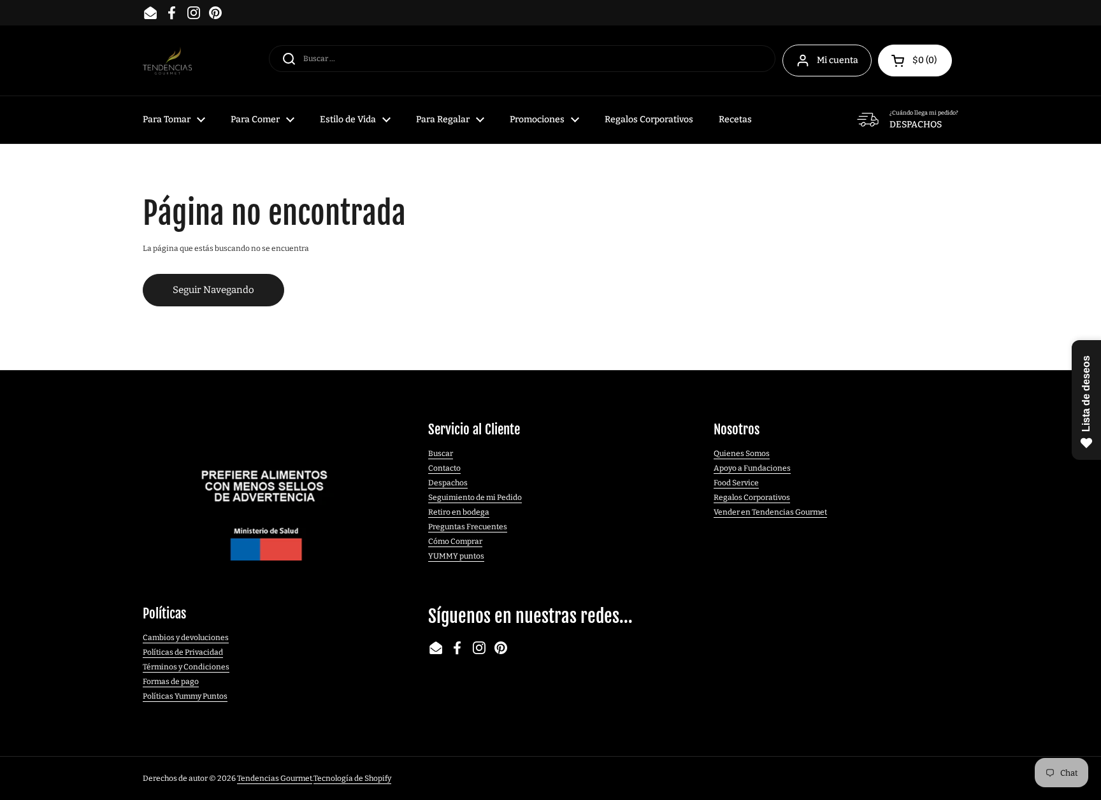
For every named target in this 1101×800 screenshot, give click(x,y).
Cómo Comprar (455, 541)
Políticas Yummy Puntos (185, 696)
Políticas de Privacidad (183, 652)
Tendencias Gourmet (274, 778)
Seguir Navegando (213, 290)
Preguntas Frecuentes (467, 526)
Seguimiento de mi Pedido (475, 497)
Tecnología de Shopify (352, 778)
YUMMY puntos (456, 556)
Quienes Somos (742, 453)
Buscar (440, 453)
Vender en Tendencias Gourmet (770, 512)
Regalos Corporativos (752, 497)
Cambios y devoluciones (186, 637)
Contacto (444, 468)
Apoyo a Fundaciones (752, 468)
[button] (915, 60)
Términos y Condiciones (186, 666)
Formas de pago (171, 681)
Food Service (736, 482)
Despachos (448, 482)
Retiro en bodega (458, 512)
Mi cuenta (837, 60)
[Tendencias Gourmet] (167, 60)
